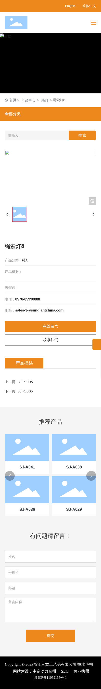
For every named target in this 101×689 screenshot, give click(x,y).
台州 (52, 671)
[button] (10, 476)
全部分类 (13, 114)
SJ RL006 (25, 391)
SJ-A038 (74, 467)
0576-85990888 (27, 299)
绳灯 (44, 100)
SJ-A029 (74, 509)
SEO (65, 671)
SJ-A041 (27, 467)
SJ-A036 (27, 509)
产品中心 (28, 100)
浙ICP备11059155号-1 (50, 677)
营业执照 (81, 671)
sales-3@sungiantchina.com (39, 310)
